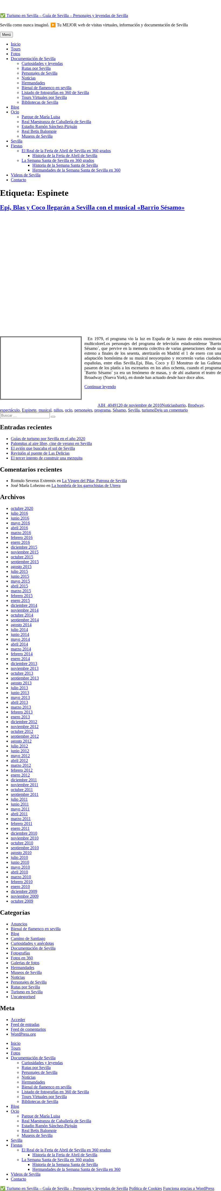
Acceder (18, 1019)
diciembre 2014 (24, 605)
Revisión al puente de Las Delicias (40, 453)
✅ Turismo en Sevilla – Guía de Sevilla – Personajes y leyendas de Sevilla (64, 15)
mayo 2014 (20, 639)
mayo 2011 (20, 809)
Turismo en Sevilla (27, 992)
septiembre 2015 (25, 561)
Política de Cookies (145, 1188)
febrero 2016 (22, 537)
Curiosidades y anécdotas (32, 943)
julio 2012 (19, 746)
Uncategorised (23, 996)
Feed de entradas (25, 1024)
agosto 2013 (21, 683)
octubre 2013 (22, 673)
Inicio (15, 44)
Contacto (18, 179)
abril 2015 (19, 586)
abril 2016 (19, 527)
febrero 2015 (22, 595)
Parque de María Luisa (41, 116)
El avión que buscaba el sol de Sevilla (43, 448)
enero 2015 (20, 600)
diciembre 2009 (24, 891)
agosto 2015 (21, 566)
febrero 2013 (22, 712)
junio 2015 (20, 576)
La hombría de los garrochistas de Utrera (85, 485)
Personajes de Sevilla (39, 73)
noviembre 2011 (24, 784)
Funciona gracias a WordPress (188, 1188)
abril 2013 (19, 702)
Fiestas (16, 146)
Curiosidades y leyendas (42, 63)
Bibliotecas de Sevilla (40, 102)
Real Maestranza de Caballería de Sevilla (56, 121)
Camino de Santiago (28, 938)
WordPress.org (23, 1034)
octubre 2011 (22, 789)
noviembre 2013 (25, 668)
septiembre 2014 (25, 620)
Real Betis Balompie (39, 131)
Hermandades (33, 83)
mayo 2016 (20, 523)
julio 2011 (19, 799)
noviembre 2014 (25, 610)
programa (102, 410)
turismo (148, 410)
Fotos (15, 53)
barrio (181, 405)
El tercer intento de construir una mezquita (46, 458)
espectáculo (10, 410)
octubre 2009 (22, 901)
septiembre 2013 (25, 678)
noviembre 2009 (25, 896)
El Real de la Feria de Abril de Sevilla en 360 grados (66, 150)
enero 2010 (20, 886)
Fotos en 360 (22, 958)
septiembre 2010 (25, 847)
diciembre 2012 (24, 721)
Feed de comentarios (28, 1029)
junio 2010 (20, 862)
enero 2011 (20, 828)
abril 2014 (19, 644)
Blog (15, 107)
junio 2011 (20, 804)
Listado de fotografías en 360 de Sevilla (55, 92)
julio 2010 (19, 857)
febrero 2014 (22, 654)
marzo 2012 (21, 765)
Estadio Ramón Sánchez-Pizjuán (49, 126)
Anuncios (19, 924)
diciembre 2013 (24, 663)
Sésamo (119, 410)
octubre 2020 (22, 508)
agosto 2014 (21, 624)
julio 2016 (19, 513)
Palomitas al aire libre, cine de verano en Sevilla (51, 443)
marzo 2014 (21, 649)
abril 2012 (19, 760)
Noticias (29, 78)
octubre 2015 (22, 557)
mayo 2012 (20, 755)
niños (58, 410)
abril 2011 (19, 814)
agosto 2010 (21, 852)
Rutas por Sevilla (36, 68)
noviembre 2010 (25, 838)
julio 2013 (19, 687)
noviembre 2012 (25, 726)
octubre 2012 (22, 731)
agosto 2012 (21, 741)
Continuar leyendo (100, 386)
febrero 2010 (22, 881)
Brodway (195, 405)
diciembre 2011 (24, 780)
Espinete (29, 410)
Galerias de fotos (25, 962)
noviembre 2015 (25, 552)
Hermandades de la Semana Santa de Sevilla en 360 (76, 170)
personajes (83, 410)
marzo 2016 (21, 532)
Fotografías (20, 953)
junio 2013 (20, 692)
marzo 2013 (21, 707)
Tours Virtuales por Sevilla (44, 97)
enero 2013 (20, 717)
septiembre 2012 (25, 736)
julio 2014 (19, 629)
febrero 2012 (22, 770)
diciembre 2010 (24, 833)
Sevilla (16, 141)
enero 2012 (20, 775)
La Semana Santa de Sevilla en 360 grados (58, 160)
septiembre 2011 (25, 794)
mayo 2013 (20, 697)
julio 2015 (19, 571)
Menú (6, 35)
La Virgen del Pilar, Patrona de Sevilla (94, 480)
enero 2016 (20, 542)
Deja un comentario (171, 410)
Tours (15, 49)
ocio (68, 410)
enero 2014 (20, 658)
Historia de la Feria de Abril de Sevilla (64, 155)
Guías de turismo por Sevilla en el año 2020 (48, 438)
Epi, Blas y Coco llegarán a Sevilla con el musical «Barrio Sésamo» (92, 207)
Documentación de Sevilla (33, 58)
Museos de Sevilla (37, 136)
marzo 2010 (21, 877)
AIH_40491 (108, 405)
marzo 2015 (21, 590)
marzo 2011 (21, 818)
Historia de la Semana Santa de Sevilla (65, 165)
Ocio (15, 112)
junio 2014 (20, 634)
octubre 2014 (22, 615)
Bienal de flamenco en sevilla (46, 87)
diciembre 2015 (24, 547)
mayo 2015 (20, 581)
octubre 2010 (22, 843)
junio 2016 (20, 518)
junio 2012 (20, 750)
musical (45, 410)
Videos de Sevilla (25, 175)
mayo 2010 (20, 867)
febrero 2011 (21, 823)
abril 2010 (19, 872)
